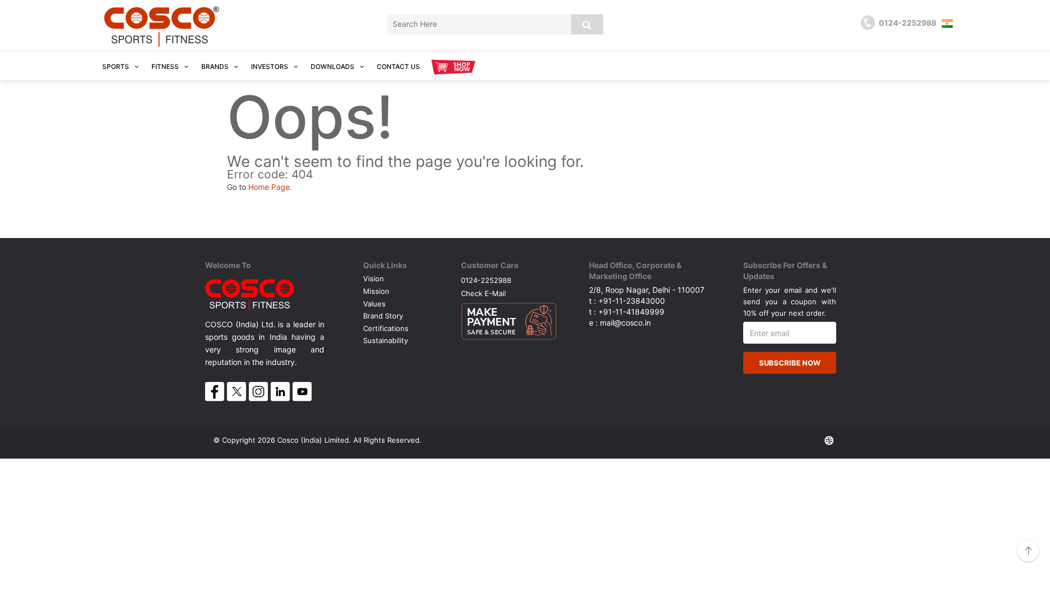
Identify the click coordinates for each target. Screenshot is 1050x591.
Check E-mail (483, 293)
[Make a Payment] (509, 318)
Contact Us (398, 66)
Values (374, 303)
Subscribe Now (789, 362)
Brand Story (383, 315)
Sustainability (385, 340)
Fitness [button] (165, 66)
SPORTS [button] (116, 66)
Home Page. (270, 187)
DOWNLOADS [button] (333, 66)
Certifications (386, 328)
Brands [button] (215, 66)
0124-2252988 (486, 280)
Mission (376, 291)
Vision (373, 278)
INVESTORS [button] (270, 66)
